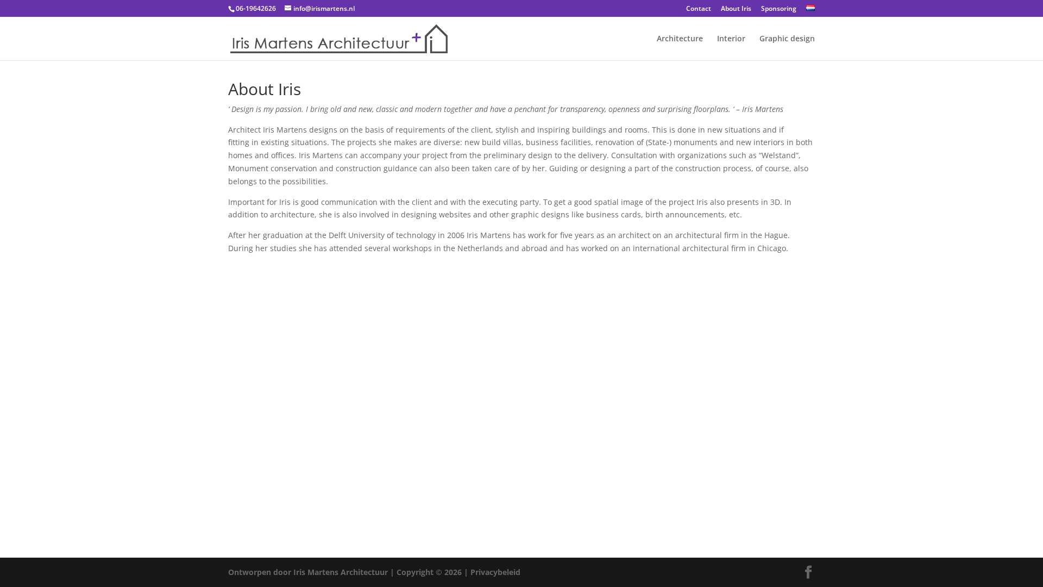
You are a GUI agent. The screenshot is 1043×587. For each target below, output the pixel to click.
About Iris (736, 9)
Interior (731, 39)
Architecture (680, 39)
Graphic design (787, 39)
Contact (698, 9)
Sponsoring (778, 9)
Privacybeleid (495, 572)
